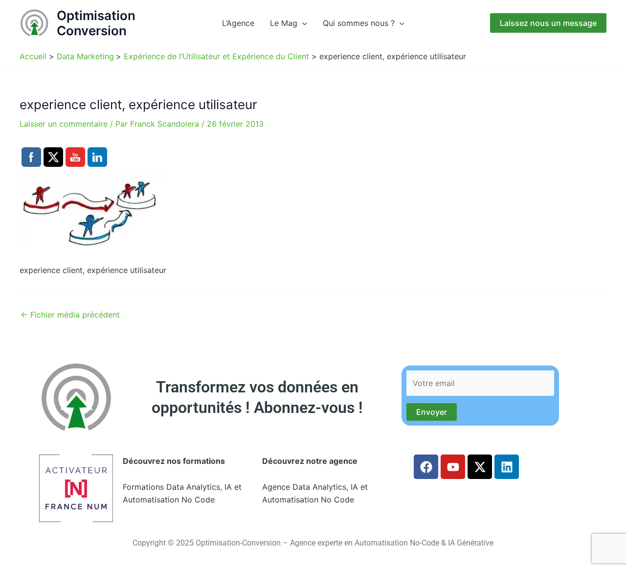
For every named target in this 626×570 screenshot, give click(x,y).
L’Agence (238, 23)
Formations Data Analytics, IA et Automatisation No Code (182, 493)
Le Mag (283, 23)
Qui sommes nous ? (359, 23)
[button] (302, 23)
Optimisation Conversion (96, 23)
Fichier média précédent (70, 315)
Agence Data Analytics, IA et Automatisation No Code (315, 493)
